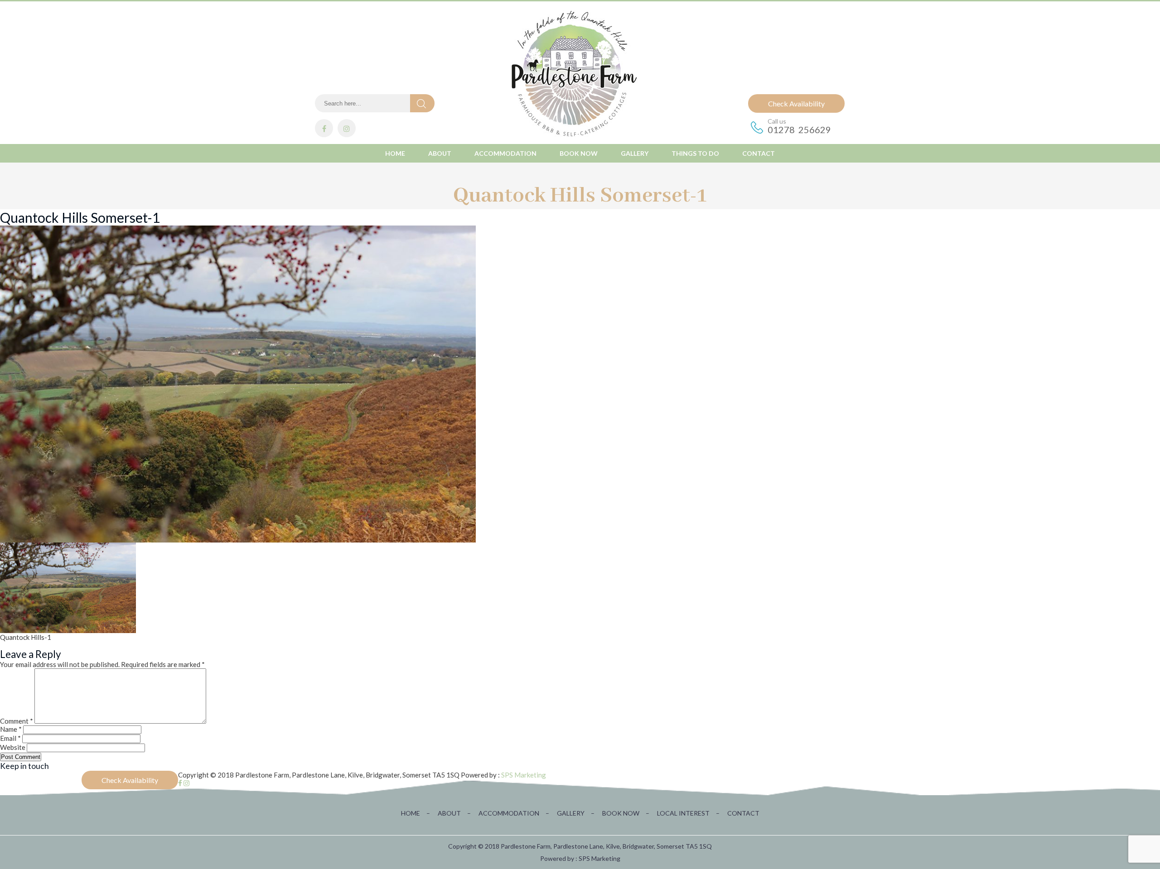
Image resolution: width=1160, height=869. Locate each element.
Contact (758, 153)
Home (395, 153)
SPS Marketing (523, 775)
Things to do (695, 153)
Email (10, 738)
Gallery (634, 153)
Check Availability (796, 103)
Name (11, 729)
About (439, 153)
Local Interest (688, 813)
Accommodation (505, 153)
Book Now (579, 153)
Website (12, 747)
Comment (16, 721)
